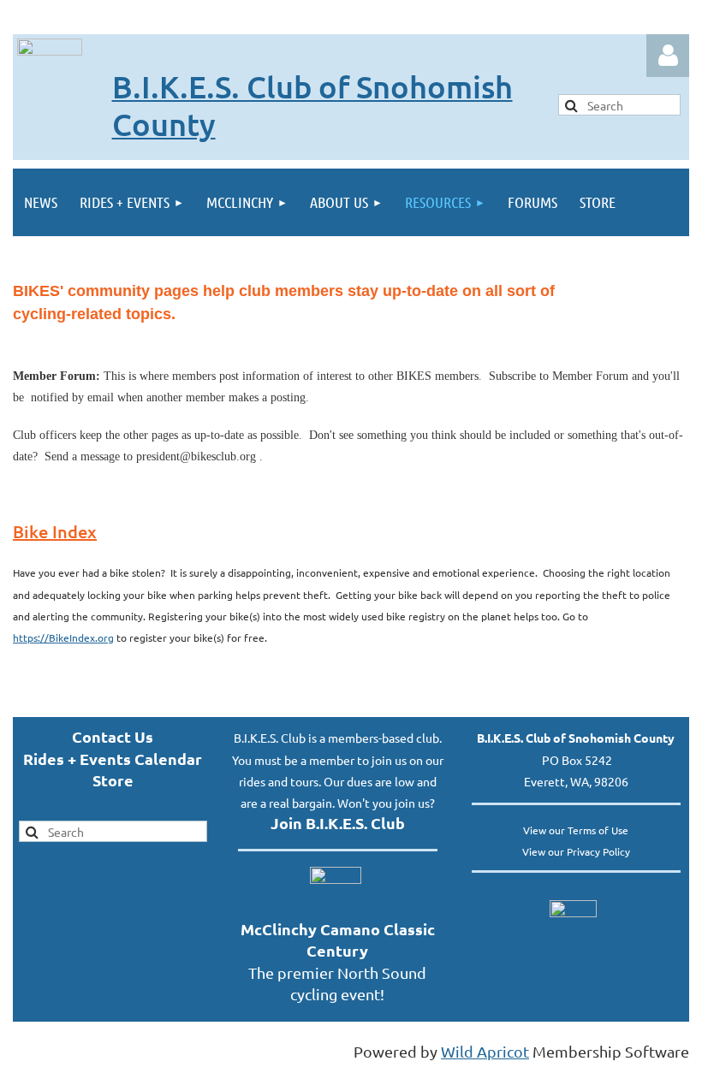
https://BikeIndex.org (63, 637)
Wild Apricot (485, 1051)
